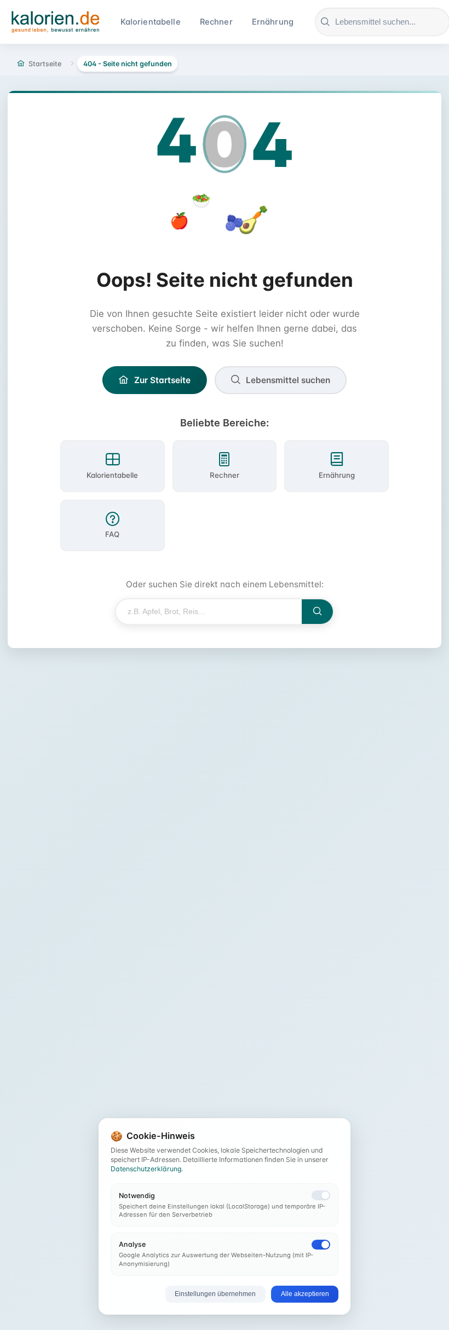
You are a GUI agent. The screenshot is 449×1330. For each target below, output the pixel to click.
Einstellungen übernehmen (215, 1294)
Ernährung (272, 22)
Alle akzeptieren (305, 1294)
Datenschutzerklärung (146, 1169)
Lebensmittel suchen (288, 380)
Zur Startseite (162, 380)
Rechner (216, 22)
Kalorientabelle (150, 22)
